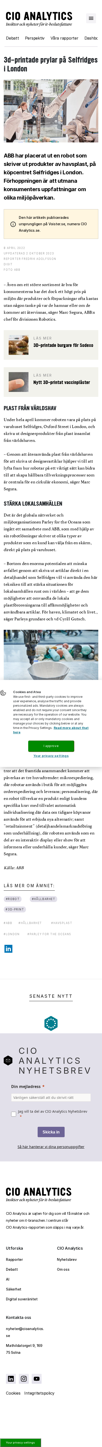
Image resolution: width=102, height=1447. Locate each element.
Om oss (63, 1269)
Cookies (13, 1393)
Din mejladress (26, 1086)
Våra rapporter (64, 38)
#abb (8, 923)
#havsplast (61, 923)
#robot (13, 899)
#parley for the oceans (49, 934)
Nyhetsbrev (67, 1259)
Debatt (12, 38)
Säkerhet (13, 1289)
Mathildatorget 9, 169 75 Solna (24, 1349)
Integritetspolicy (39, 1393)
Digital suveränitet (21, 1299)
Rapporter (14, 1259)
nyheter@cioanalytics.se (25, 1332)
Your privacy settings (20, 1442)
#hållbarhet (43, 899)
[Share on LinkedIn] (8, 949)
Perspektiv (35, 38)
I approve (51, 746)
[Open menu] (91, 18)
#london (12, 934)
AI (7, 1279)
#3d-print (15, 909)
